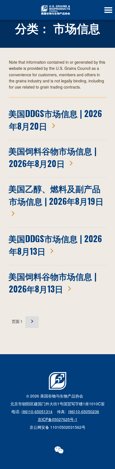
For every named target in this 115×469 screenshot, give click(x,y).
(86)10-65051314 (36, 411)
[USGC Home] (55, 10)
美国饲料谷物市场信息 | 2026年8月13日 (52, 282)
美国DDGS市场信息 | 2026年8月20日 (55, 119)
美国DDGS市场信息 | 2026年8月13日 (55, 244)
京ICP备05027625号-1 (57, 419)
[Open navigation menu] (108, 10)
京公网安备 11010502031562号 (57, 427)
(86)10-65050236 (83, 411)
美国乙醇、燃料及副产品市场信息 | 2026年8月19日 (56, 194)
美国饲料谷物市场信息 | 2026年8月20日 (52, 157)
